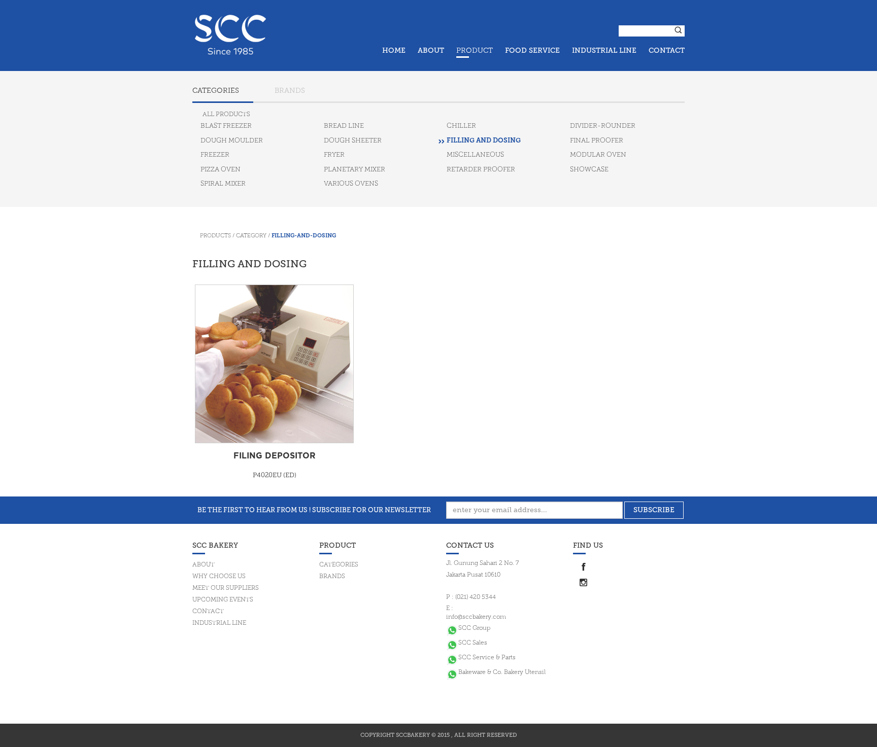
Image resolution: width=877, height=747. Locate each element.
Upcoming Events (222, 600)
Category (251, 236)
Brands (332, 577)
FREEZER (214, 155)
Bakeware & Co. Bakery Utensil (502, 672)
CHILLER (461, 126)
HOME (394, 50)
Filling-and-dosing (304, 236)
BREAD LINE (344, 126)
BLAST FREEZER (226, 126)
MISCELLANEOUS (475, 155)
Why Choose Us (219, 577)
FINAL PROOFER (596, 140)
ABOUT (431, 50)
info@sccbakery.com (476, 617)
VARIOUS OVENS (351, 184)
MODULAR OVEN (598, 155)
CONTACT (667, 50)
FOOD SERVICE (532, 50)
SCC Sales (472, 643)
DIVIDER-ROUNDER (602, 126)
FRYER (334, 155)
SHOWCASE (589, 169)
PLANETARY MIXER (354, 169)
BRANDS (290, 91)
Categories (338, 565)
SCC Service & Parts (487, 658)
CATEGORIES (215, 91)
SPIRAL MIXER (223, 184)
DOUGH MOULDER (231, 140)
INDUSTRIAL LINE (604, 50)
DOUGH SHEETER (353, 140)
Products (215, 236)
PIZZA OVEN (220, 169)
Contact (208, 612)
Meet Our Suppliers (225, 588)
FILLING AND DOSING (484, 140)
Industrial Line (219, 623)
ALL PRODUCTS (226, 115)
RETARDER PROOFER (481, 169)
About (203, 565)
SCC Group (474, 628)
